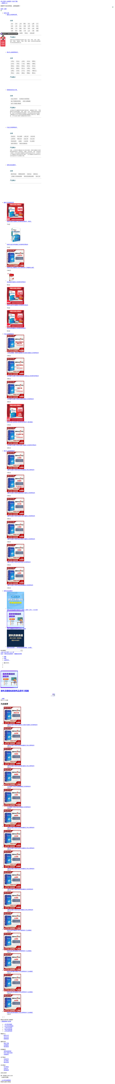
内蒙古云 (34, 70)
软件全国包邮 (8, 1029)
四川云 (33, 66)
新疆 (37, 30)
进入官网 (3, 1)
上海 (20, 23)
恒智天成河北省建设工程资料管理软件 (17, 305)
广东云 (23, 63)
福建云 (28, 63)
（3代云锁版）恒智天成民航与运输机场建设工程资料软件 (23, 352)
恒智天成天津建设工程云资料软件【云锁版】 (19, 930)
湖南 (12, 28)
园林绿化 (35, 174)
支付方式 (6, 1037)
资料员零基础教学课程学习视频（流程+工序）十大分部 (22, 609)
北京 (12, 23)
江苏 (16, 26)
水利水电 (32, 136)
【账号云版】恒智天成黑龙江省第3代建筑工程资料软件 (22, 724)
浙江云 (23, 68)
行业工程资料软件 (12, 127)
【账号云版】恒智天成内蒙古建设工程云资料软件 (20, 766)
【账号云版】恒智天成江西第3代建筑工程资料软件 (21, 539)
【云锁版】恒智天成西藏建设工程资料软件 (19, 786)
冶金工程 (26, 138)
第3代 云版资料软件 (13, 52)
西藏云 (28, 73)
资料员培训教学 (12, 165)
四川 (25, 28)
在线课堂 (9, 1)
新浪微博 (6, 1070)
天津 (16, 23)
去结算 (9, 1021)
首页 (2, 653)
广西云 (17, 63)
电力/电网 (19, 136)
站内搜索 (3, 650)
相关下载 (6, 1043)
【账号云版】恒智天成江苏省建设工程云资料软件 (20, 469)
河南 (33, 26)
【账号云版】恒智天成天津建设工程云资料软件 (20, 909)
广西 (25, 30)
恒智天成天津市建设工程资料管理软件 (17, 244)
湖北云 (12, 68)
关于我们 (6, 1060)
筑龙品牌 (32, 33)
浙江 (20, 26)
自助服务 (6, 1045)
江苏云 (12, 61)
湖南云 (23, 73)
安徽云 (33, 63)
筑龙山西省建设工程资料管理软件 (16, 328)
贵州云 (28, 66)
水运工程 (32, 138)
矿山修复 (32, 141)
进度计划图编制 (26, 101)
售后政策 (6, 1046)
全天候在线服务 (8, 1026)
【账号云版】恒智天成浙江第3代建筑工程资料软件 (21, 516)
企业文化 (6, 1059)
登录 (2, 8)
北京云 (28, 61)
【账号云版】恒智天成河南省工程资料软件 (19, 562)
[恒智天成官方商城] (1, 10)
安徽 (25, 26)
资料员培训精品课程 (29, 176)
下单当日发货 (8, 1027)
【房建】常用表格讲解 (16, 176)
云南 (33, 28)
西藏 (20, 30)
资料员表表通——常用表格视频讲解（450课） (20, 647)
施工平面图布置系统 (16, 101)
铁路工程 (19, 138)
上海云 (23, 61)
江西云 (28, 68)
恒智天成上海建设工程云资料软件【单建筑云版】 (20, 267)
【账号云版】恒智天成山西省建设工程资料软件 (20, 585)
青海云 (23, 66)
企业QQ (6, 1068)
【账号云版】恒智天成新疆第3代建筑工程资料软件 (21, 492)
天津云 (17, 70)
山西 (33, 23)
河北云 (17, 61)
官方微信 (6, 1066)
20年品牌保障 (8, 1031)
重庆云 (33, 73)
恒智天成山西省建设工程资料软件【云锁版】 (19, 951)
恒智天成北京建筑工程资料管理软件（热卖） (19, 221)
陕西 (37, 28)
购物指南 (6, 1038)
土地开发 (13, 138)
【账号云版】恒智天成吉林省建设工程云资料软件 (20, 745)
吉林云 (28, 70)
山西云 (12, 70)
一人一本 (11, 652)
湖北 (37, 26)
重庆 (25, 23)
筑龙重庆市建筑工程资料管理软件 (16, 282)
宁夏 (33, 30)
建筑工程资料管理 (12, 14)
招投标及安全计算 (12, 89)
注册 (5, 8)
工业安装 (26, 141)
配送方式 (6, 1035)
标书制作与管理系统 (24, 98)
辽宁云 (23, 70)
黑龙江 (26, 33)
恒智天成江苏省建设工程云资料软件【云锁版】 (20, 992)
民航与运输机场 (23, 143)
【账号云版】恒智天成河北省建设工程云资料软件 (20, 848)
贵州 (29, 28)
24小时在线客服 (6, 1080)
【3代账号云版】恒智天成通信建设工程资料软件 (20, 399)
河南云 (33, 68)
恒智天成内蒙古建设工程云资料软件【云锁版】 (20, 971)
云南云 (17, 73)
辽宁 (37, 23)
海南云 (12, 66)
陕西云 (33, 61)
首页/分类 (6, 13)
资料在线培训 (7, 1051)
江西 (29, 26)
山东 (29, 30)
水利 (7, 652)
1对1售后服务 (8, 1024)
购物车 (4, 3)
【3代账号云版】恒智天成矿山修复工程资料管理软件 (21, 445)
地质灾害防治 (14, 143)
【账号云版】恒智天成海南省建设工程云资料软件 (20, 827)
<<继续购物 (4, 1021)
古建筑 (21, 33)
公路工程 (26, 136)
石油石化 (13, 136)
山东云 (12, 63)
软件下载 (14, 1)
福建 (16, 33)
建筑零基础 (13, 174)
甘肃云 (17, 66)
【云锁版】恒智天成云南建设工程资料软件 (19, 807)
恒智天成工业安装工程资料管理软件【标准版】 (20, 422)
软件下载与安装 (8, 1052)
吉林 (12, 26)
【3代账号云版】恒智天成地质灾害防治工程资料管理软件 (23, 376)
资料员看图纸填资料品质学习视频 (16, 628)
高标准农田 (13, 141)
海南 (20, 28)
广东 (16, 28)
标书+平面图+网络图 (16, 103)
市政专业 (29, 174)
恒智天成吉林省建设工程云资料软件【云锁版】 (20, 1012)
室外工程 (38, 176)
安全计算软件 (14, 98)
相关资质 (6, 1062)
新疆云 (17, 68)
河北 (29, 23)
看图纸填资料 (21, 174)
